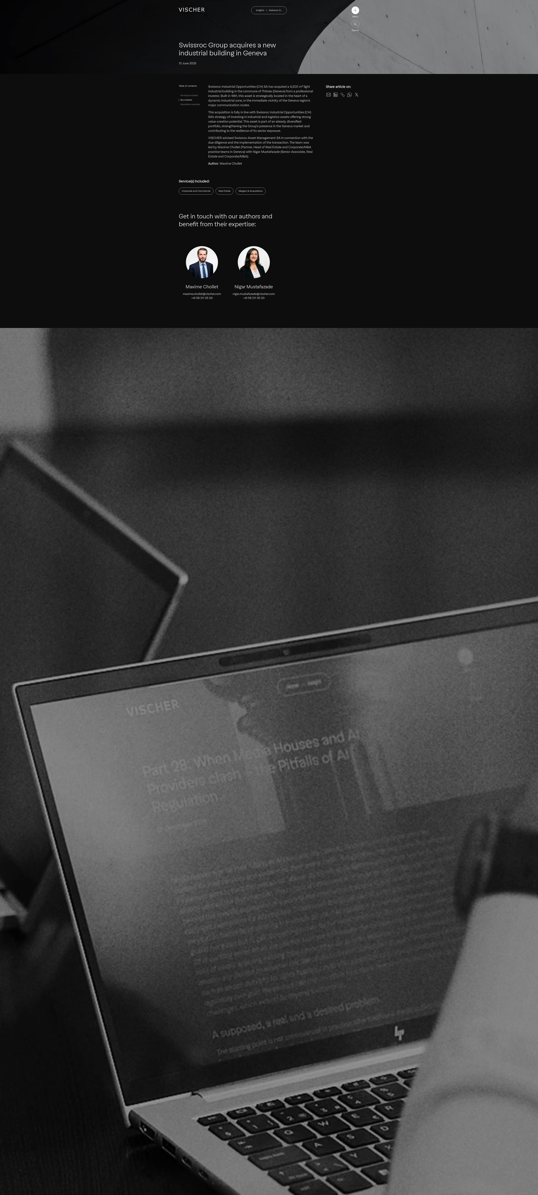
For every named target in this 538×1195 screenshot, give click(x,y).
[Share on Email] (328, 94)
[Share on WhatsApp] (349, 94)
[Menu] (355, 10)
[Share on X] (356, 94)
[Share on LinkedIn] (335, 94)
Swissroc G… (275, 10)
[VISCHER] (192, 10)
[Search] (355, 24)
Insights (260, 10)
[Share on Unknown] (342, 94)
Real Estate (224, 191)
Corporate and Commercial (196, 191)
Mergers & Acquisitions (251, 191)
